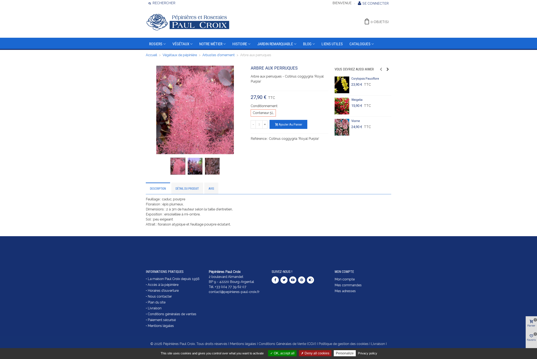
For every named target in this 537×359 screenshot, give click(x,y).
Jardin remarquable (275, 43)
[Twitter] (284, 280)
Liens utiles (332, 43)
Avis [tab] (211, 188)
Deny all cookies (316, 353)
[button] (381, 69)
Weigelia (356, 99)
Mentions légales (161, 326)
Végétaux (180, 43)
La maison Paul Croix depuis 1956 (173, 279)
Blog (307, 43)
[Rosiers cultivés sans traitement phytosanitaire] (300, 248)
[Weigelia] (342, 106)
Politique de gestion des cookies (344, 344)
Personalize (345, 353)
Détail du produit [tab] (187, 188)
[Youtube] (292, 280)
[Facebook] (275, 280)
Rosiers (155, 43)
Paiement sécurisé (162, 320)
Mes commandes (348, 285)
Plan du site (157, 302)
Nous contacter (160, 296)
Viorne (355, 121)
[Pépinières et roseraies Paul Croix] (188, 22)
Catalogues (359, 43)
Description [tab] (158, 188)
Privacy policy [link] (367, 353)
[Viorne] (342, 127)
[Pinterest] (301, 280)
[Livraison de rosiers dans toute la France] (237, 248)
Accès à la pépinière (163, 285)
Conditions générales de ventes (172, 314)
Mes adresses (345, 291)
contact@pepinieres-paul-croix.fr (234, 292)
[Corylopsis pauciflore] (342, 84)
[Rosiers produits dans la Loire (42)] (363, 245)
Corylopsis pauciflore (365, 78)
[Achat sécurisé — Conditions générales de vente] (174, 248)
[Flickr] (310, 280)
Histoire (239, 43)
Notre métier (210, 43)
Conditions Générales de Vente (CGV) (287, 344)
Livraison (155, 308)
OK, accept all (284, 353)
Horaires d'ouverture (163, 291)
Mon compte (345, 279)
